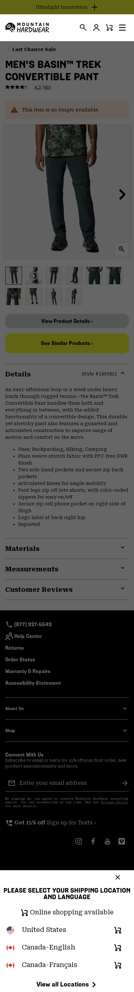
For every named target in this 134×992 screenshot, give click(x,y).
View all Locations (62, 984)
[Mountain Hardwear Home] (27, 27)
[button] (122, 27)
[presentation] (83, 27)
